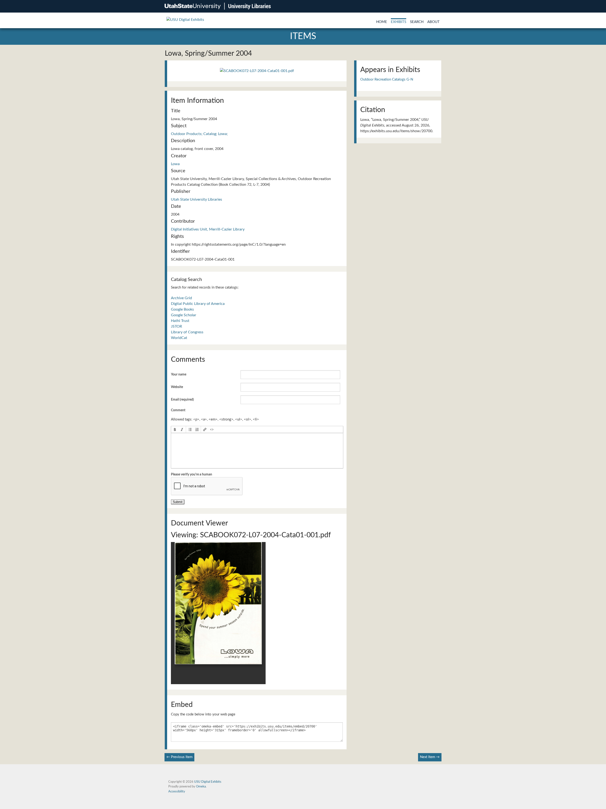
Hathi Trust (180, 321)
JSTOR (176, 326)
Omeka (201, 786)
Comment (178, 410)
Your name (178, 374)
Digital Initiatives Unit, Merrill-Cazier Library (208, 229)
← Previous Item (179, 757)
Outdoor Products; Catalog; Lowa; (199, 134)
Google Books (182, 309)
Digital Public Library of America (198, 304)
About (433, 22)
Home (381, 22)
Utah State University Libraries (196, 199)
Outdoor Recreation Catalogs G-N (386, 79)
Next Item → (430, 757)
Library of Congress (187, 332)
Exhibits (398, 22)
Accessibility (176, 791)
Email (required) (182, 399)
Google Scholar (183, 315)
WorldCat (179, 338)
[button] (175, 429)
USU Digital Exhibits (207, 781)
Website (177, 387)
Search (416, 22)
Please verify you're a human (191, 474)
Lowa (175, 164)
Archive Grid (181, 298)
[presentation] (175, 429)
